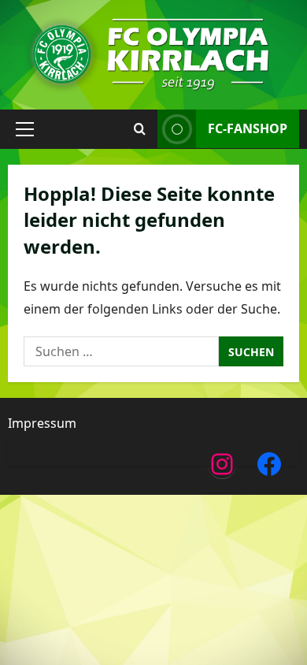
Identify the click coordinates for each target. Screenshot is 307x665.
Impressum (42, 423)
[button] (25, 129)
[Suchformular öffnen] (140, 129)
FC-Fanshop (247, 128)
